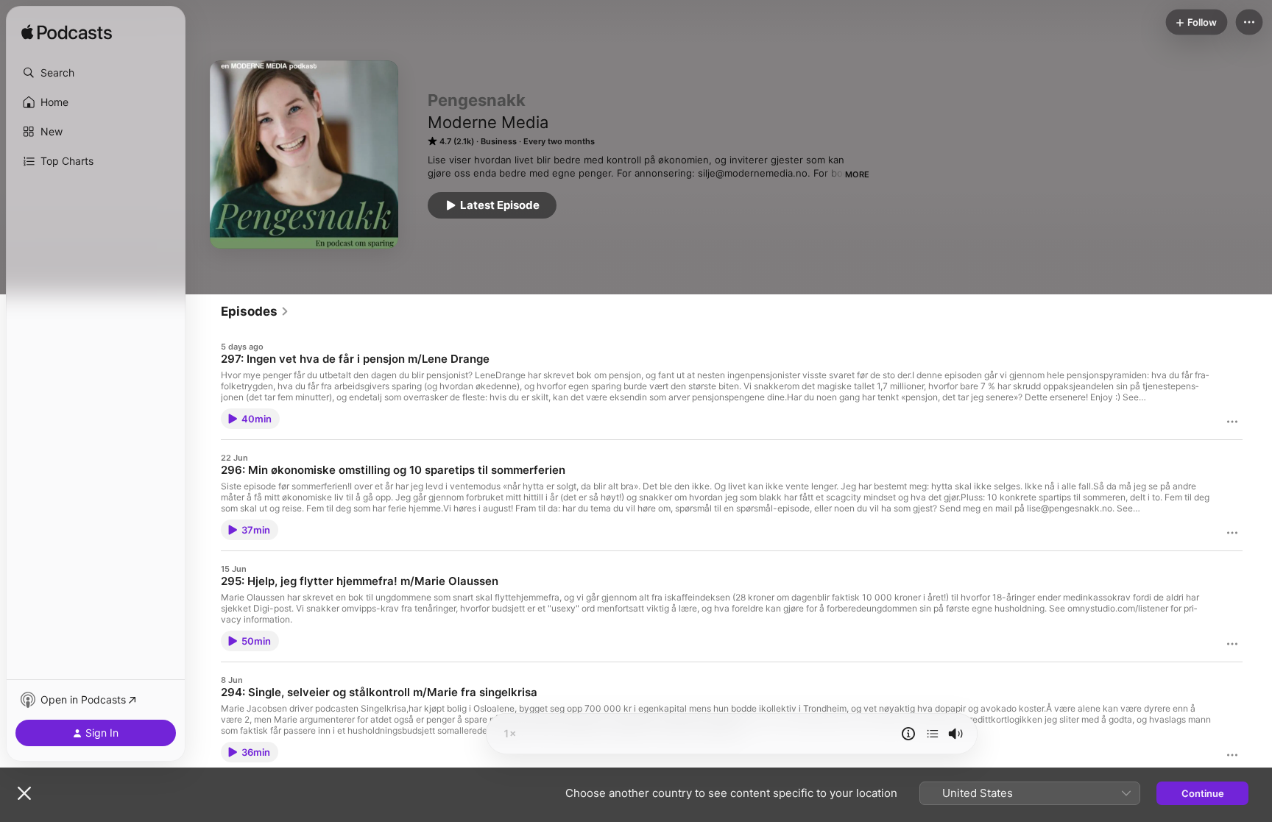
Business (499, 141)
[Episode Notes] (908, 733)
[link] (255, 311)
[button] (95, 72)
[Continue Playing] (932, 733)
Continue (1202, 793)
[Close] (24, 793)
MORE (857, 174)
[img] (66, 33)
